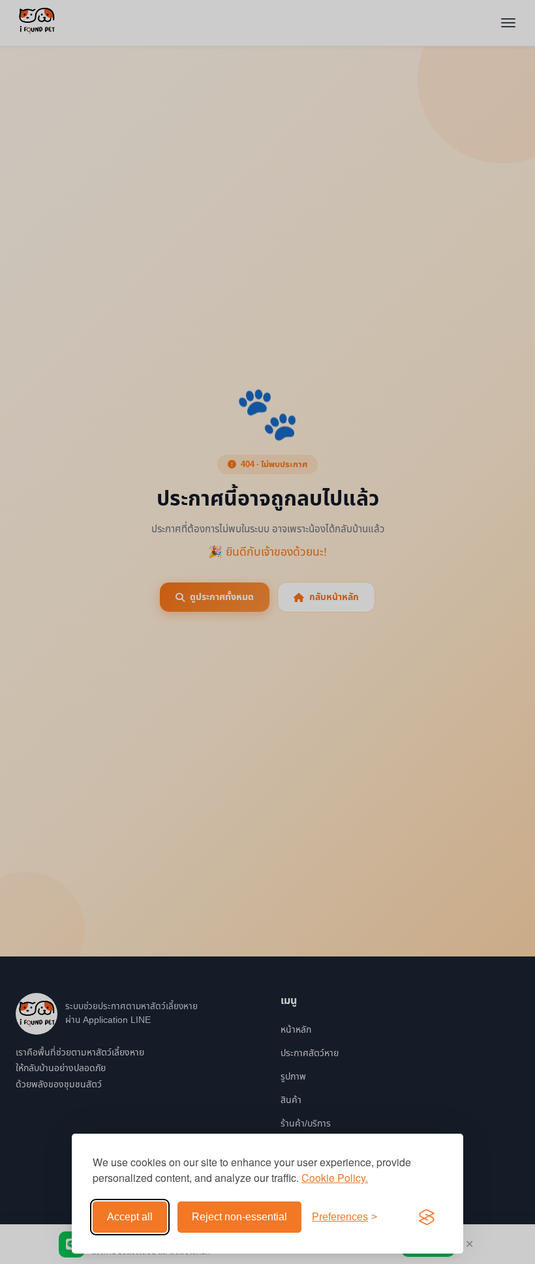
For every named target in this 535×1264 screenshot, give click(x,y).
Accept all (130, 1216)
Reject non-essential (239, 1216)
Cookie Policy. (334, 1177)
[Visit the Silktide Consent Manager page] (426, 1217)
